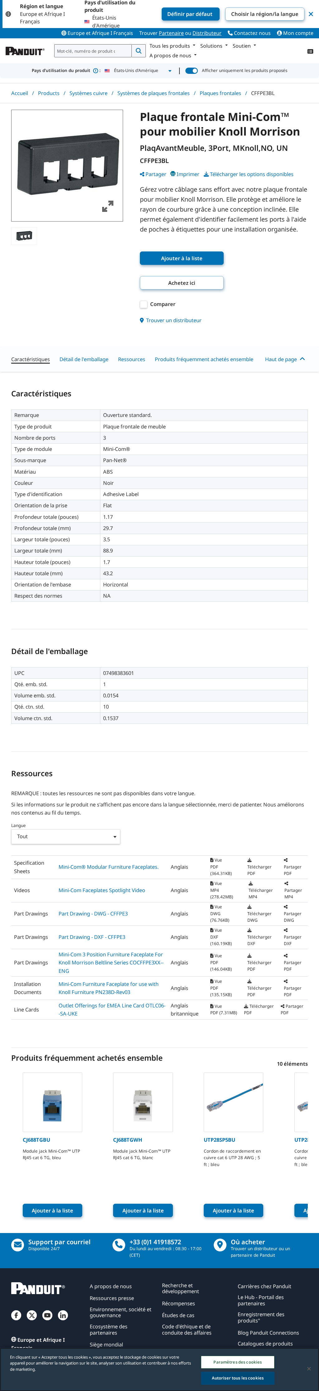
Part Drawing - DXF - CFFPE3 (92, 936)
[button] (67, 165)
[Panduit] (25, 49)
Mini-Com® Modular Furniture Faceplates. (109, 866)
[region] (159, 1369)
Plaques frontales (220, 93)
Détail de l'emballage (84, 359)
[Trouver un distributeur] (220, 1245)
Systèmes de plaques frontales (153, 93)
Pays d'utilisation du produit (66, 70)
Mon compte (297, 33)
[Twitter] (32, 1320)
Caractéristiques (30, 359)
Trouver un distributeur (173, 320)
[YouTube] (47, 1320)
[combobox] (93, 51)
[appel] (118, 1245)
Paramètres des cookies (237, 1362)
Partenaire (171, 33)
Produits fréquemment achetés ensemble (204, 359)
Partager (155, 174)
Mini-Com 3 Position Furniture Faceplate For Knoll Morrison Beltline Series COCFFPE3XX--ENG (111, 962)
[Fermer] (309, 1368)
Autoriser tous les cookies (238, 1378)
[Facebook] (16, 1320)
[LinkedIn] (63, 1320)
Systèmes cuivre (88, 93)
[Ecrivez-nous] (17, 1245)
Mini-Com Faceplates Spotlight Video (102, 890)
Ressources (131, 359)
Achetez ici (181, 282)
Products (49, 93)
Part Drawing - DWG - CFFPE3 (93, 913)
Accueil (19, 93)
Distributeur (207, 33)
